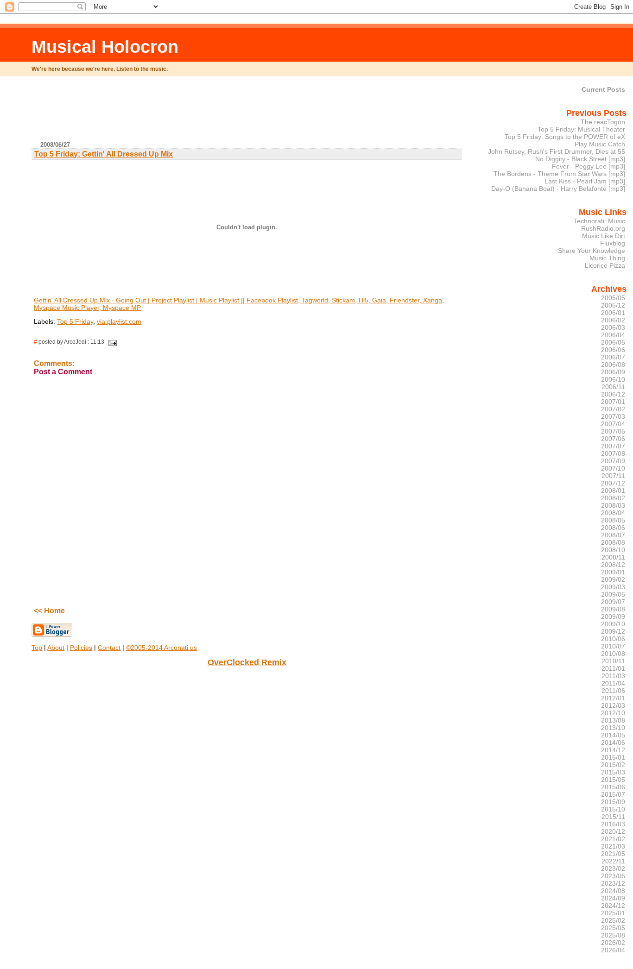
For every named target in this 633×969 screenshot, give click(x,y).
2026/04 (613, 950)
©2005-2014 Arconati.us (161, 647)
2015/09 (613, 801)
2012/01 (613, 698)
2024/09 (613, 898)
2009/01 (613, 572)
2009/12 (613, 631)
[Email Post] (111, 342)
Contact (109, 647)
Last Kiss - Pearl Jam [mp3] (584, 181)
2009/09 (613, 616)
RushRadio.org (603, 228)
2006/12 (613, 394)
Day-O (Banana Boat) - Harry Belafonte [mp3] (558, 188)
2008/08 (613, 542)
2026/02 (613, 942)
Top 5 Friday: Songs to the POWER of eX (565, 136)
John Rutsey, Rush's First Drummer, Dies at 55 (556, 151)
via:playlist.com (119, 321)
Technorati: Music (599, 221)
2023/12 (613, 883)
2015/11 (613, 816)
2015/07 (613, 794)
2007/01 (613, 401)
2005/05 (613, 298)
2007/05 (613, 431)
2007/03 (613, 416)
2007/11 (613, 475)
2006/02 (613, 320)
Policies (81, 647)
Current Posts (603, 89)
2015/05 (613, 779)
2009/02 (613, 579)
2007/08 (613, 453)
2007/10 (613, 468)
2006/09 (613, 372)
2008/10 (613, 550)
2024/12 (613, 905)
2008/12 (613, 564)
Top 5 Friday (75, 321)
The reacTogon (603, 122)
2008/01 (613, 490)
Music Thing (607, 258)
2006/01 (613, 312)
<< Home (49, 611)
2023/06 (613, 876)
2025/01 (613, 913)
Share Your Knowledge (591, 250)
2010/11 (613, 661)
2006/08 (613, 364)
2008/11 (613, 557)
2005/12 (613, 305)
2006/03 (613, 327)
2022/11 (613, 861)
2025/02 (613, 920)
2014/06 (613, 742)
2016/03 (613, 824)
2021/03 (613, 846)
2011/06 (613, 690)
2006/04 (613, 335)
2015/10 (613, 809)
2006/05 (613, 342)
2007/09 (613, 461)
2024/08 (613, 890)
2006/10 (613, 379)
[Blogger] (52, 635)
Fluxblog (612, 243)
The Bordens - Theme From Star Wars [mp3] (559, 173)
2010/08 (613, 653)
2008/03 (613, 505)
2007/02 (613, 409)
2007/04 (613, 424)
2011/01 (613, 668)
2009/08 (613, 609)
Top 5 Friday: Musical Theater (581, 129)
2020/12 (613, 831)
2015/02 (613, 764)
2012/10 (613, 713)
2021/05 (613, 853)
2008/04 (613, 512)
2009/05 (613, 594)
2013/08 (613, 720)
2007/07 (613, 446)
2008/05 (613, 520)
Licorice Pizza (605, 265)
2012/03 (613, 705)
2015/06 (613, 787)
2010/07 (613, 646)
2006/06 (613, 349)
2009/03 (613, 587)
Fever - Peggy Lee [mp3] (588, 166)
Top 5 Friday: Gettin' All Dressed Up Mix (103, 154)
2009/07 (613, 601)
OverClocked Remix (247, 662)
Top (37, 647)
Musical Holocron (105, 47)
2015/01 (613, 757)
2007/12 (613, 483)
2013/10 (613, 727)
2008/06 (613, 527)
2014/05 (613, 735)
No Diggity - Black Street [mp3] (580, 159)
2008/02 (613, 498)
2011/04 (613, 683)
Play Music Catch (600, 144)
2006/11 (613, 386)
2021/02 (613, 839)
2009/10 (613, 624)
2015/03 (613, 772)
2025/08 (613, 935)
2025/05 (613, 927)
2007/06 (613, 438)
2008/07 (613, 535)
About (55, 647)
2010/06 (613, 638)
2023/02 (613, 868)
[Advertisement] (247, 112)
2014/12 (613, 750)
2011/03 (613, 676)
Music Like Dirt (603, 235)
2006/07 (613, 357)
